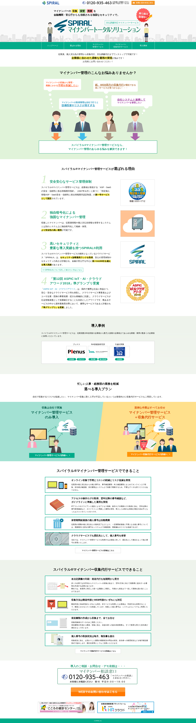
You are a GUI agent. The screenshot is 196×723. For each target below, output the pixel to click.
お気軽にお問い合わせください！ (98, 61)
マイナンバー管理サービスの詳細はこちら (98, 550)
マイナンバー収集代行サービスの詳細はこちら (98, 651)
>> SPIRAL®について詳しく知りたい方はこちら (62, 270)
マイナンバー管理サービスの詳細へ (51, 455)
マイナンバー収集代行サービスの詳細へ (149, 454)
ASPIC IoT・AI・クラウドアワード (59, 289)
